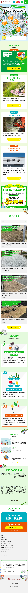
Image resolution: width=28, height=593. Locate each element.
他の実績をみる (14, 327)
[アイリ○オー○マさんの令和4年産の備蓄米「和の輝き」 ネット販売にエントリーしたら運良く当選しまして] (7, 492)
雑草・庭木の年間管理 (5, 543)
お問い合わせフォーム (14, 527)
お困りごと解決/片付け (6, 549)
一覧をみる (12, 463)
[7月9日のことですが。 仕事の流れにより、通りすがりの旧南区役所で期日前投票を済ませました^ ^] (20, 479)
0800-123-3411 (14, 518)
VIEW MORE (12, 500)
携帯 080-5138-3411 (14, 586)
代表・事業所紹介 (5, 553)
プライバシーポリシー (6, 557)
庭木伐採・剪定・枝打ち (6, 541)
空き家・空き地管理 (5, 551)
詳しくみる (14, 68)
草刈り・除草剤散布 (5, 539)
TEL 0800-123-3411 (14, 583)
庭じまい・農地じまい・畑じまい (8, 545)
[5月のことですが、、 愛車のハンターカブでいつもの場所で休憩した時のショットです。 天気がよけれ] (20, 492)
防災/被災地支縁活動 (5, 555)
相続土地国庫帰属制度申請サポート (9, 547)
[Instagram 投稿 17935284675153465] (7, 479)
